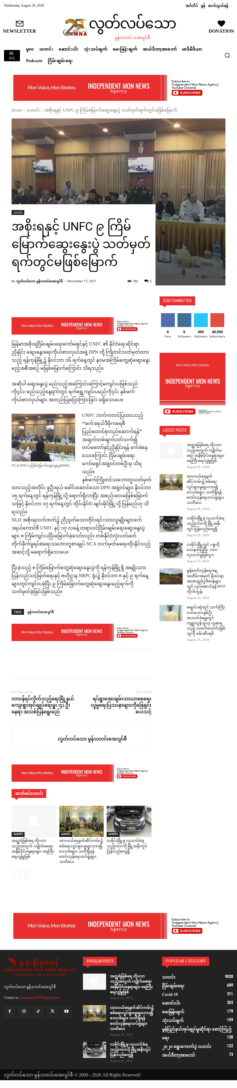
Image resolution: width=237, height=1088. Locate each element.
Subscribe (217, 315)
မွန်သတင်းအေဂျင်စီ (40, 612)
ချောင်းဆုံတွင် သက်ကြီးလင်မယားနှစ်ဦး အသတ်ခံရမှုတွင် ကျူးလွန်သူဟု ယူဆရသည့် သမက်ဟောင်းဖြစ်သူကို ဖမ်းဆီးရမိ (206, 621)
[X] (30, 664)
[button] (227, 55)
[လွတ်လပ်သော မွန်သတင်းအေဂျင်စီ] (35, 739)
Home (17, 110)
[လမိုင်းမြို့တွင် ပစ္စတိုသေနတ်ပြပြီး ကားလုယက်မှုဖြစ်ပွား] (171, 550)
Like (167, 315)
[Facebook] (17, 664)
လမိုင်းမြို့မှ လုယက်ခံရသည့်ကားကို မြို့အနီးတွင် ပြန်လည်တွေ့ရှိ (127, 846)
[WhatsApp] (57, 664)
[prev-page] (15, 874)
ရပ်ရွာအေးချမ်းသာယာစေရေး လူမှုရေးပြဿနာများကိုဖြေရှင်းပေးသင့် (121, 705)
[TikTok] (38, 1012)
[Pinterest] (44, 664)
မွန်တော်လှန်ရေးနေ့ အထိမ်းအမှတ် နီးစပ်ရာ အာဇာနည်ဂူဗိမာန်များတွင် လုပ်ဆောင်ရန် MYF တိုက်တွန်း (206, 581)
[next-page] (24, 874)
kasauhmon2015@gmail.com (40, 998)
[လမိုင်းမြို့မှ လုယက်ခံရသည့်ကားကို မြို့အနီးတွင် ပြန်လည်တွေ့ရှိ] (129, 821)
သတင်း (33, 110)
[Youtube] (66, 1012)
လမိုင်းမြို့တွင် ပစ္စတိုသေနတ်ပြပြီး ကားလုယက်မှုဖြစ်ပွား (203, 550)
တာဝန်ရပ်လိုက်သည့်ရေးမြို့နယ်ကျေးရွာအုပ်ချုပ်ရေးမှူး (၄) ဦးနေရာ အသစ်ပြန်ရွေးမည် (43, 705)
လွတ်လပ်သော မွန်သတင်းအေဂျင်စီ (39, 281)
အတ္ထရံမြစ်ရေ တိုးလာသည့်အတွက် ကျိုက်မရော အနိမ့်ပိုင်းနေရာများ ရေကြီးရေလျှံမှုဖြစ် (33, 849)
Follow (184, 315)
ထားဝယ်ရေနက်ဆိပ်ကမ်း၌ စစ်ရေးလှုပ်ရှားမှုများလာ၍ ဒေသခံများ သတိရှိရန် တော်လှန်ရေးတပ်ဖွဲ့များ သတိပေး (81, 851)
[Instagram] (23, 1012)
